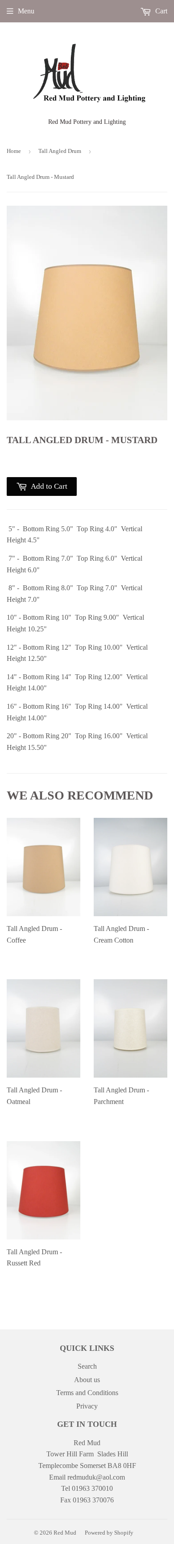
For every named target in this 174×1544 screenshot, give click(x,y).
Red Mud (65, 1532)
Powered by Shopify (109, 1532)
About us (87, 1379)
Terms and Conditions (87, 1392)
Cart (160, 11)
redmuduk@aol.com (96, 1477)
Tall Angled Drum (59, 151)
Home (14, 151)
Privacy (87, 1406)
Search (87, 1366)
